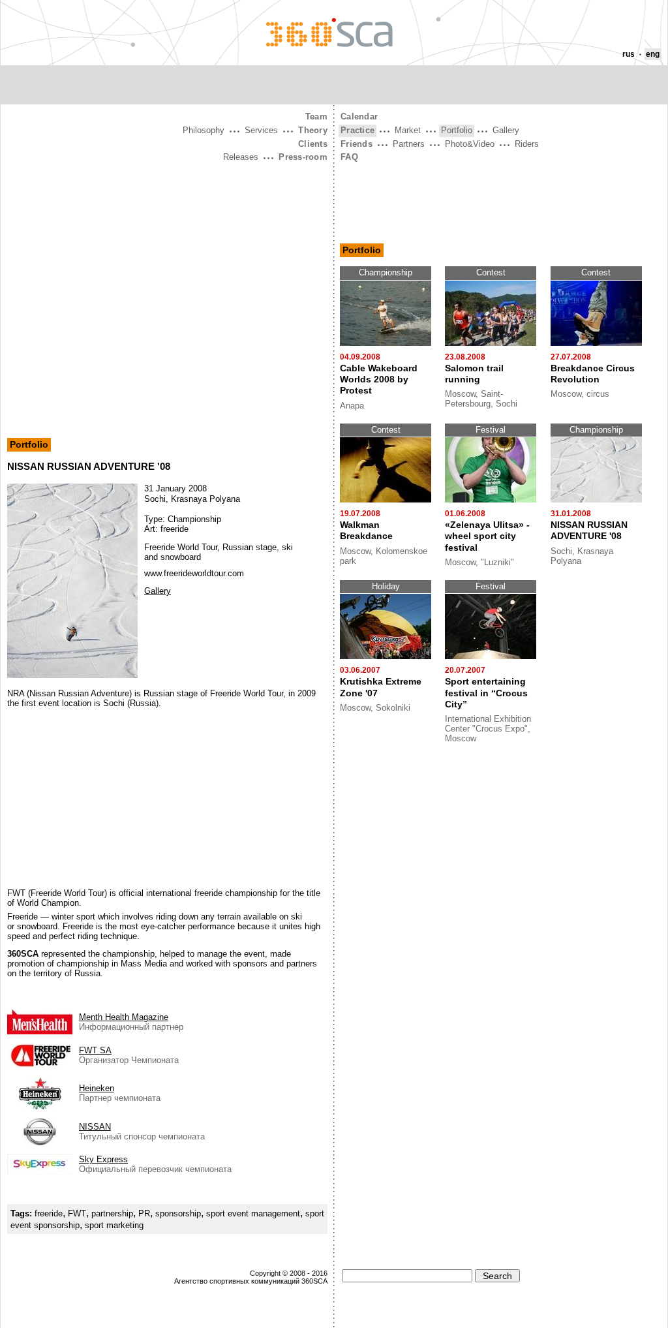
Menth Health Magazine (123, 1017)
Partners (409, 144)
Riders (527, 144)
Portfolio (29, 444)
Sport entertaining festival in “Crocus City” (486, 692)
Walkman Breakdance (366, 530)
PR (144, 1213)
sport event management (253, 1213)
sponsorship (178, 1213)
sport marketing (114, 1225)
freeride (49, 1213)
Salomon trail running (474, 373)
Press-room (303, 157)
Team (316, 116)
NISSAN (95, 1127)
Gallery (157, 591)
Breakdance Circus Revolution (593, 373)
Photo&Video (469, 144)
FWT (77, 1213)
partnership (112, 1213)
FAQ (349, 157)
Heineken (96, 1088)
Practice (357, 130)
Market (408, 130)
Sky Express (103, 1159)
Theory (312, 130)
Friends (356, 144)
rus (628, 54)
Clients (312, 144)
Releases (240, 157)
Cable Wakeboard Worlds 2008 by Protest (379, 379)
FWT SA (95, 1050)
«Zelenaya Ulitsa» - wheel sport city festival (487, 536)
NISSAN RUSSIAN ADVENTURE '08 (589, 530)
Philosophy (203, 130)
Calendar (359, 116)
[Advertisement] (167, 263)
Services (261, 130)
